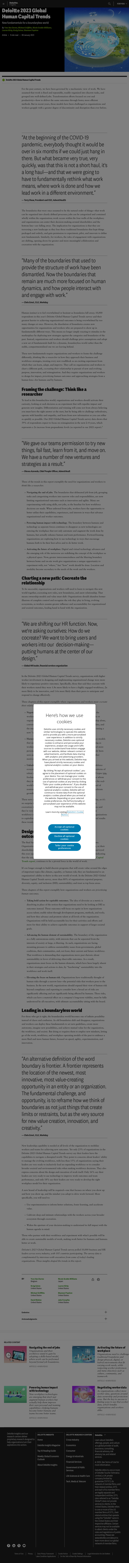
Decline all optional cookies (64, 837)
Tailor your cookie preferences (64, 847)
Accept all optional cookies (64, 828)
